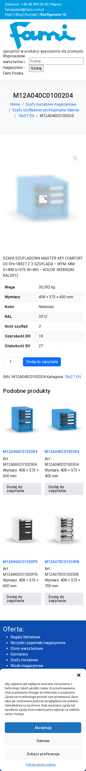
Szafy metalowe (24, 660)
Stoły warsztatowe (27, 648)
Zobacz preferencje (43, 754)
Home (15, 104)
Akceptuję (43, 728)
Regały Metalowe (25, 637)
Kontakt (31, 15)
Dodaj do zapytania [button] (15, 489)
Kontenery (19, 654)
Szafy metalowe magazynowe (51, 104)
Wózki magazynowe (27, 665)
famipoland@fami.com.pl (24, 10)
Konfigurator (51, 15)
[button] (78, 674)
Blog (19, 15)
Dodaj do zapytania (42, 361)
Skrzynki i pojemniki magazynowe (38, 643)
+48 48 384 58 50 (34, 4)
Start (9, 15)
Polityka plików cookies (41, 764)
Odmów (43, 741)
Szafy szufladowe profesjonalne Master (45, 110)
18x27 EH (26, 116)
